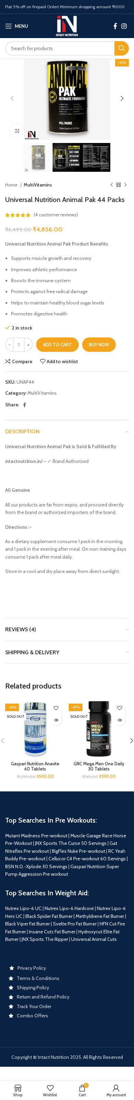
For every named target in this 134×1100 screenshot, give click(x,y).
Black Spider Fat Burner (48, 916)
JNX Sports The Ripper (45, 939)
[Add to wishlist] (56, 708)
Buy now (99, 344)
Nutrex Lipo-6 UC (23, 908)
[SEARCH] (121, 48)
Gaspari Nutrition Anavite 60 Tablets (35, 766)
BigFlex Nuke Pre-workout (78, 851)
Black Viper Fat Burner (27, 924)
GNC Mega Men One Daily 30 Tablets (99, 766)
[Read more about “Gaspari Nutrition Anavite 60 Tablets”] (56, 720)
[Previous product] (111, 185)
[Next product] (125, 185)
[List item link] (67, 968)
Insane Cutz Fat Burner (52, 932)
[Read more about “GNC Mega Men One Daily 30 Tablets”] (119, 720)
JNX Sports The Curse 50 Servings (71, 843)
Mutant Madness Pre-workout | (37, 836)
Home (12, 185)
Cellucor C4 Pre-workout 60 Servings (87, 859)
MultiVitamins (38, 185)
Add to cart (57, 344)
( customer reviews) (56, 215)
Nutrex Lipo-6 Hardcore (69, 908)
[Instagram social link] (124, 26)
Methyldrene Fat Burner (100, 916)
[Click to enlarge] (17, 131)
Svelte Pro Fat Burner (75, 924)
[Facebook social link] (115, 26)
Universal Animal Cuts (94, 939)
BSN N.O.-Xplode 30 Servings (36, 866)
